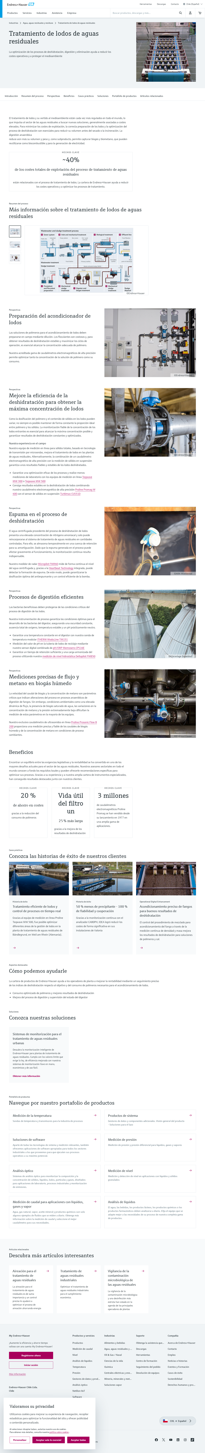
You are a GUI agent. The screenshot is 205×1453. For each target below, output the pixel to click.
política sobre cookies (59, 1432)
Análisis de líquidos (121, 1203)
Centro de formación (146, 1361)
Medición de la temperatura (32, 1116)
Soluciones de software (29, 1140)
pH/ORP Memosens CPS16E (68, 648)
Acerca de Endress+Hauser (181, 1343)
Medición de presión (122, 1140)
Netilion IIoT (78, 1391)
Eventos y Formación (178, 1367)
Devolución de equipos (147, 1373)
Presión (76, 1373)
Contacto (175, 4)
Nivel (75, 1355)
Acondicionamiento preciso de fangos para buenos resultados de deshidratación (166, 911)
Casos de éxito (175, 1373)
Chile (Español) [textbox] (192, 4)
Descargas (161, 4)
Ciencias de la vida (113, 1361)
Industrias (13, 23)
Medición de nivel (120, 1172)
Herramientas (146, 4)
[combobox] (194, 4)
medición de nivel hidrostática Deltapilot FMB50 (68, 657)
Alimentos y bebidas (114, 1343)
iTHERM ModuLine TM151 (52, 640)
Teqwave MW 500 (35, 482)
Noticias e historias (177, 1361)
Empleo (172, 1355)
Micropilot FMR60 (48, 564)
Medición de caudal (82, 1349)
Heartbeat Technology (61, 569)
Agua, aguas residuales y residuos (38, 23)
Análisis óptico (23, 1172)
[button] (11, 96)
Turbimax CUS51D (70, 494)
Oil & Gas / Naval (113, 1355)
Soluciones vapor (113, 1385)
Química (108, 1367)
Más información (17, 1374)
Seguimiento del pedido (148, 1367)
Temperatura (79, 1367)
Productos (77, 1343)
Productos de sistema (123, 1116)
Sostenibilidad (175, 1379)
